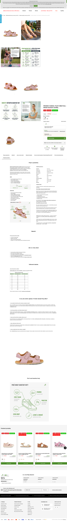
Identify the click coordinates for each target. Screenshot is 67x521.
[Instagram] (57, 507)
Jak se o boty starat (20, 155)
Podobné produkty (6, 157)
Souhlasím (35, 5)
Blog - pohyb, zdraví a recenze (18, 511)
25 (2, 461)
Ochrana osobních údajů (4, 514)
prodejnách (55, 148)
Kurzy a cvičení (30, 512)
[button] (65, 447)
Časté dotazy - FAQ (30, 506)
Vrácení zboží (3, 509)
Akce (4, 15)
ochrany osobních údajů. (48, 4)
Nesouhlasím (31, 5)
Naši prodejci (29, 509)
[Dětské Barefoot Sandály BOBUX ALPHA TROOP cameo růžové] (4, 459)
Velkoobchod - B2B (3, 503)
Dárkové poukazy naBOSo (18, 509)
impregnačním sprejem (28, 255)
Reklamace (2, 511)
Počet (44, 138)
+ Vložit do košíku (8, 463)
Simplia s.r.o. (64, 519)
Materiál (13, 155)
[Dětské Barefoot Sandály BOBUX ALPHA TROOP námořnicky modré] (2, 459)
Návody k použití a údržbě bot (18, 503)
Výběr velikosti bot (3, 508)
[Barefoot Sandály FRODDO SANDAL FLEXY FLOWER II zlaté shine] (24, 459)
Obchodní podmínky (4, 506)
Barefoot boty (30, 511)
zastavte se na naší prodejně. (26, 291)
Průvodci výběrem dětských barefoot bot (49, 200)
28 (36, 461)
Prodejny (29, 505)
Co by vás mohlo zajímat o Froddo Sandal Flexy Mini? (43, 155)
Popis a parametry (6, 155)
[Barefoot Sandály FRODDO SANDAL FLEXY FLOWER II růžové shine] (22, 459)
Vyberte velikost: (46, 121)
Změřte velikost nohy (13, 270)
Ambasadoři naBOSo (17, 505)
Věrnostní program (3, 512)
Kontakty (29, 503)
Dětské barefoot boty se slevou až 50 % (12, 15)
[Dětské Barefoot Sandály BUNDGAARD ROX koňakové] (37, 459)
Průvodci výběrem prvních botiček (41, 201)
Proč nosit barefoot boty (58, 155)
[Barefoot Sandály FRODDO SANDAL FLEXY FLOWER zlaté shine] (20, 459)
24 (53, 461)
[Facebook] (55, 507)
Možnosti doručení (62, 131)
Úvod (2, 15)
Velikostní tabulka (63, 121)
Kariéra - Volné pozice (31, 508)
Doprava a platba (3, 505)
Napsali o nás (30, 514)
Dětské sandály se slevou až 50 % (24, 15)
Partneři (15, 508)
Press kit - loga (16, 506)
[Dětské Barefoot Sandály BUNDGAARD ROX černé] (39, 459)
